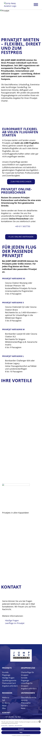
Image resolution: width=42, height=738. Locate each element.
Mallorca (5, 697)
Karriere (24, 705)
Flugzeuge (6, 675)
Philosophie (26, 703)
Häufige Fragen (8, 678)
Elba (4, 708)
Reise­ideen (7, 693)
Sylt (3, 700)
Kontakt (6, 712)
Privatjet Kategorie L (13, 356)
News (23, 708)
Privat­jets (7, 668)
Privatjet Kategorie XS (13, 278)
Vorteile (5, 672)
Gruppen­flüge (28, 668)
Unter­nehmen (28, 693)
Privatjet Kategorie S (13, 302)
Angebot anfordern (10, 686)
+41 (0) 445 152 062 (13, 717)
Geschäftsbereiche (28, 697)
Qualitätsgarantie (9, 680)
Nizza (4, 705)
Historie (24, 700)
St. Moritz (6, 703)
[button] (4, 275)
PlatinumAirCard (9, 683)
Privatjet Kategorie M (13, 329)
